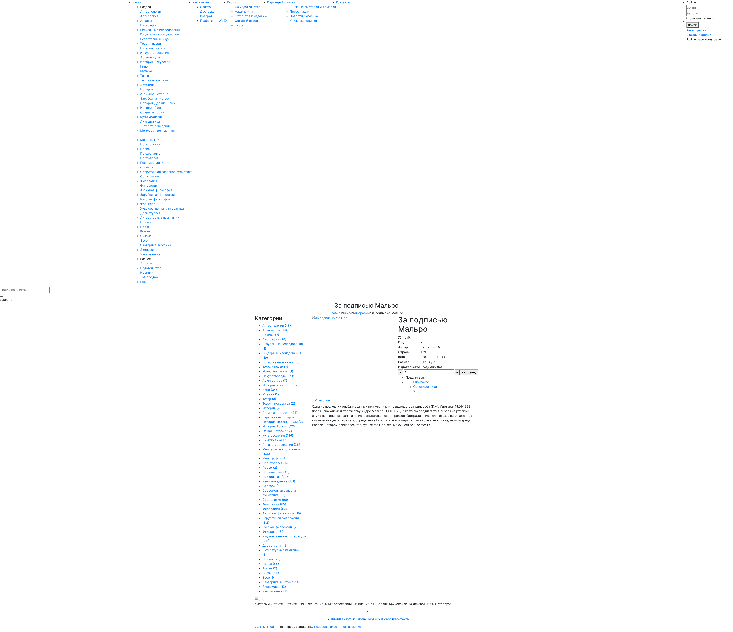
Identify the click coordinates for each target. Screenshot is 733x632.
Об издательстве (247, 7)
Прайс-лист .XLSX (213, 21)
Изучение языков (153, 48)
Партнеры (274, 2)
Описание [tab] (322, 400)
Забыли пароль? (698, 35)
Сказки (145, 236)
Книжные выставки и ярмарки (313, 7)
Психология (149, 158)
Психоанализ (150, 153)
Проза (145, 227)
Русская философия (155, 199)
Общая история (152, 112)
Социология (149, 176)
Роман (145, 231)
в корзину (468, 372)
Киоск (239, 25)
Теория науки (150, 43)
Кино (144, 66)
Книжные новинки (303, 21)
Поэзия (145, 222)
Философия (149, 185)
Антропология (151, 11)
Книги (137, 2)
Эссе (144, 240)
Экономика (148, 250)
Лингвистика (150, 121)
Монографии (149, 140)
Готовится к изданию (251, 16)
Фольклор (147, 204)
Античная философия (156, 190)
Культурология (151, 117)
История (146, 89)
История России (152, 108)
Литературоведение (155, 126)
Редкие (145, 282)
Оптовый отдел (246, 21)
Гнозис (232, 2)
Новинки (146, 272)
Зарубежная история (156, 98)
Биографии (148, 25)
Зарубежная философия (158, 195)
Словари (146, 167)
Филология (148, 181)
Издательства (150, 268)
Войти (692, 25)
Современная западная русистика (166, 172)
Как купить (200, 2)
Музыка (146, 71)
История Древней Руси (158, 103)
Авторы (146, 263)
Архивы (146, 21)
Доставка (207, 11)
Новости (288, 2)
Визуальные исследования (160, 30)
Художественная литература (162, 208)
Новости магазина (304, 16)
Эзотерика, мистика (155, 245)
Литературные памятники (159, 217)
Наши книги (244, 11)
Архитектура (150, 57)
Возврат (206, 16)
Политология (150, 144)
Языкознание (150, 254)
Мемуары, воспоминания (159, 130)
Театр (144, 75)
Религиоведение (152, 162)
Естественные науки (155, 39)
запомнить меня (701, 18)
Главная (336, 313)
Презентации (300, 11)
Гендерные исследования (159, 34)
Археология (149, 16)
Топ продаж (149, 277)
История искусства (155, 62)
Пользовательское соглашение (337, 627)
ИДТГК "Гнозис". (267, 627)
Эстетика (147, 85)
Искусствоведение (154, 53)
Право (145, 149)
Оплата (205, 7)
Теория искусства (154, 80)
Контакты (343, 2)
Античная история (154, 94)
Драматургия (150, 213)
